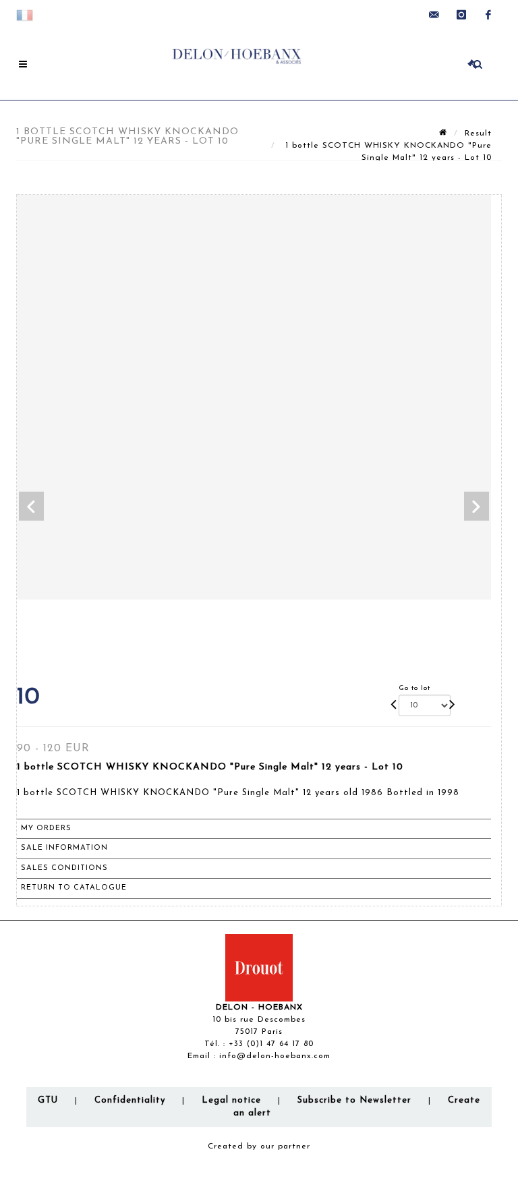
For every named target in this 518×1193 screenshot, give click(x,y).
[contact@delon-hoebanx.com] (434, 15)
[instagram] (461, 15)
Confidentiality (129, 1100)
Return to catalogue (74, 888)
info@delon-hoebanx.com (274, 1056)
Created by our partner (259, 1146)
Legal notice (231, 1100)
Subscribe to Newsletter (354, 1100)
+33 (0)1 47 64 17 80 (271, 1044)
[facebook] (488, 15)
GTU (48, 1100)
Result (478, 133)
